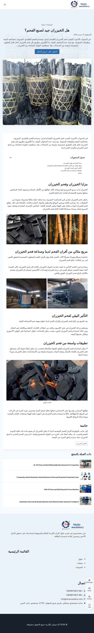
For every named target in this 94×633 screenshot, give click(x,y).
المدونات (79, 567)
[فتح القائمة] (5, 4)
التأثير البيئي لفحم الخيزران (73, 168)
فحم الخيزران (81, 443)
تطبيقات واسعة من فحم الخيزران (71, 170)
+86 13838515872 (74, 595)
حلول (80, 559)
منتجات (80, 563)
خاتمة (80, 173)
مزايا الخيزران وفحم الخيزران (72, 163)
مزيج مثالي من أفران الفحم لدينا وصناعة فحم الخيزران (64, 165)
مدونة (43, 25)
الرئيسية (50, 25)
